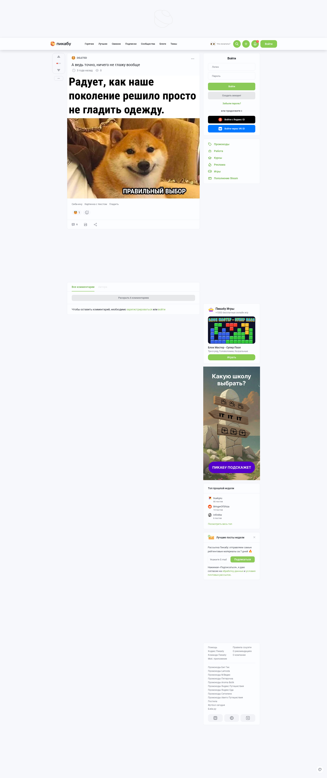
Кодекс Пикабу (216, 651)
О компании (239, 655)
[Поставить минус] (58, 70)
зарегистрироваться (139, 309)
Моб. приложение (217, 658)
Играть (231, 357)
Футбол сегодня (216, 705)
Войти (268, 43)
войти (161, 309)
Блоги (163, 43)
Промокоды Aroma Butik (221, 682)
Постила (212, 701)
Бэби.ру (212, 709)
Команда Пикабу (217, 655)
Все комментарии (83, 286)
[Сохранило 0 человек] (85, 224)
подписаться (242, 559)
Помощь (212, 647)
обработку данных (232, 571)
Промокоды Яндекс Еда (221, 690)
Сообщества (148, 43)
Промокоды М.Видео (219, 675)
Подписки (130, 43)
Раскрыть (133, 297)
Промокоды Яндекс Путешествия (226, 686)
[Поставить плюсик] (58, 57)
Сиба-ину (77, 204)
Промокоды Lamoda (219, 671)
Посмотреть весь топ (220, 524)
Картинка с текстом (96, 204)
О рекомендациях (242, 651)
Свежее (116, 43)
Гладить (114, 204)
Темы (174, 43)
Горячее (89, 43)
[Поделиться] (95, 224)
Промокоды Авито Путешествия (225, 697)
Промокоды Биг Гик (218, 667)
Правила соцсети (242, 647)
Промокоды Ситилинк (220, 693)
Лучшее (102, 43)
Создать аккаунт (231, 95)
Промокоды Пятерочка (220, 678)
